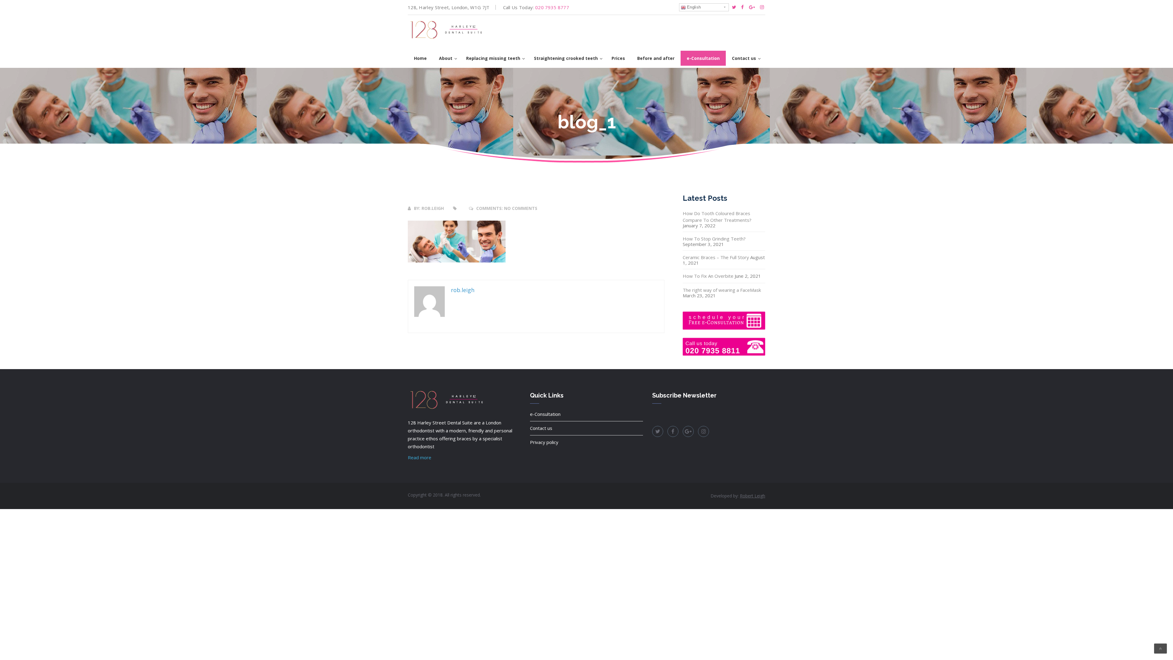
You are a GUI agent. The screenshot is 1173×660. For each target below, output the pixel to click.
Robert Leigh (752, 496)
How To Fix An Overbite (708, 276)
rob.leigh (433, 208)
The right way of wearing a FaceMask (722, 290)
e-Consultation (545, 414)
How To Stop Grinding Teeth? (714, 239)
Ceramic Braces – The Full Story (716, 257)
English (693, 7)
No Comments (520, 208)
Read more (419, 457)
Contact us (541, 428)
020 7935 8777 (552, 7)
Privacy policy (544, 442)
